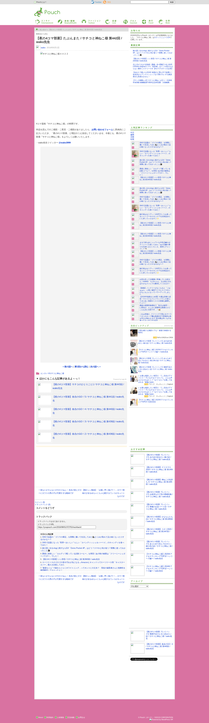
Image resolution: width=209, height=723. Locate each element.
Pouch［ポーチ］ (41, 8)
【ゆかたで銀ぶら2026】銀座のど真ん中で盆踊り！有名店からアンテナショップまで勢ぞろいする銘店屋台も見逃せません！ (153, 74)
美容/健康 (61, 20)
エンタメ (44, 373)
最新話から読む (42, 34)
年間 (132, 139)
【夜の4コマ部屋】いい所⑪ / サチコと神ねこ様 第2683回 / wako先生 (71, 559)
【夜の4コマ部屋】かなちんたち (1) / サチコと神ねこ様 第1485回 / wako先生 (159, 519)
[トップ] (37, 29)
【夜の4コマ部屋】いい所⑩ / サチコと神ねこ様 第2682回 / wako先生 (155, 252)
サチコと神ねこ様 (56, 373)
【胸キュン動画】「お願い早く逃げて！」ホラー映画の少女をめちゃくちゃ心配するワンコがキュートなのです (103, 493)
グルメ (125, 20)
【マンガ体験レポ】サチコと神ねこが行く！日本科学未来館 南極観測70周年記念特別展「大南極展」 (152, 81)
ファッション (86, 20)
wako (43, 47)
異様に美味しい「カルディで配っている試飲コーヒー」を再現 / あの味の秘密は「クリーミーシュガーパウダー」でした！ (155, 172)
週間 (132, 135)
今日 (132, 132)
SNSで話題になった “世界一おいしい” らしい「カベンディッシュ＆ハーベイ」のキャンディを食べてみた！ (155, 153)
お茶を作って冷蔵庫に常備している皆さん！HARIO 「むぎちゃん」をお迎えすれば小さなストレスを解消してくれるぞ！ (155, 281)
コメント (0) (40, 502)
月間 (132, 137)
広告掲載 (71, 717)
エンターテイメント (43, 20)
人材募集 (60, 717)
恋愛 (107, 20)
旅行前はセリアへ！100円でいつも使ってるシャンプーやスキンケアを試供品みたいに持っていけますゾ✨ (156, 216)
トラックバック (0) (42, 504)
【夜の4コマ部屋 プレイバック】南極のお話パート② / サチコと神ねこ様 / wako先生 (159, 506)
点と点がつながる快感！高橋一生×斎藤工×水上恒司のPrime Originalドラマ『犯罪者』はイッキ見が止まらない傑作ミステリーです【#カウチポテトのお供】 (153, 67)
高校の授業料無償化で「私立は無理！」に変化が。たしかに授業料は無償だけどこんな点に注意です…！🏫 (155, 307)
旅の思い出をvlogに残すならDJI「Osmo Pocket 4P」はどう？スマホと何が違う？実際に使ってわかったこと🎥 (152, 53)
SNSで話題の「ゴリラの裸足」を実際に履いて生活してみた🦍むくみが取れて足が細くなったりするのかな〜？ (155, 145)
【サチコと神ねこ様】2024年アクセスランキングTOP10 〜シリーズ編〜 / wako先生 (159, 568)
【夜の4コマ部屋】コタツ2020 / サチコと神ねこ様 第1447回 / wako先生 (159, 531)
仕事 (160, 20)
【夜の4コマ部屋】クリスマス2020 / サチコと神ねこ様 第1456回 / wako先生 (159, 469)
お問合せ (81, 717)
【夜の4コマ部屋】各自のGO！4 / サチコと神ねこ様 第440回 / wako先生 (159, 646)
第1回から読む (82, 366)
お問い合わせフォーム (102, 129)
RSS (105, 2)
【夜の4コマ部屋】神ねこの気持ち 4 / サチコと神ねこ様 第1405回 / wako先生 (159, 482)
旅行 (143, 20)
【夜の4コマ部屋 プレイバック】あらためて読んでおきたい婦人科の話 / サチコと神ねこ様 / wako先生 (159, 544)
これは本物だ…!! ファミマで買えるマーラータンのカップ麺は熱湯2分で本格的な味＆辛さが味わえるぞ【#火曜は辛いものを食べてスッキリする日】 (156, 317)
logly (171, 325)
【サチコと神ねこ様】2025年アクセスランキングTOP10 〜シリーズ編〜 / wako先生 (159, 556)
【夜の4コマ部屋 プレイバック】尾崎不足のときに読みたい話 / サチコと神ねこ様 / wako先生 (159, 635)
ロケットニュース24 (162, 37)
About (40, 717)
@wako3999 (65, 142)
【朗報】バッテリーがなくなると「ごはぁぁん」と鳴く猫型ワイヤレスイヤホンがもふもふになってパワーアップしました (155, 291)
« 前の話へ (68, 366)
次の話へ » (95, 366)
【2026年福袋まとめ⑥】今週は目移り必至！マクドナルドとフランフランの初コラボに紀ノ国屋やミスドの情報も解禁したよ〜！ (155, 300)
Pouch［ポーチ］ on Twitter (96, 2)
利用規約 (50, 717)
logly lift (124, 379)
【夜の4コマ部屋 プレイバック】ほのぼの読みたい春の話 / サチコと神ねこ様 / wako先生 (158, 457)
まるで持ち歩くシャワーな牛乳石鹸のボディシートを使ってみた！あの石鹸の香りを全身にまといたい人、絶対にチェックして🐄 (155, 245)
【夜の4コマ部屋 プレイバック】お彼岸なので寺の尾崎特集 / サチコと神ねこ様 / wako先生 (159, 494)
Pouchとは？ (41, 2)
